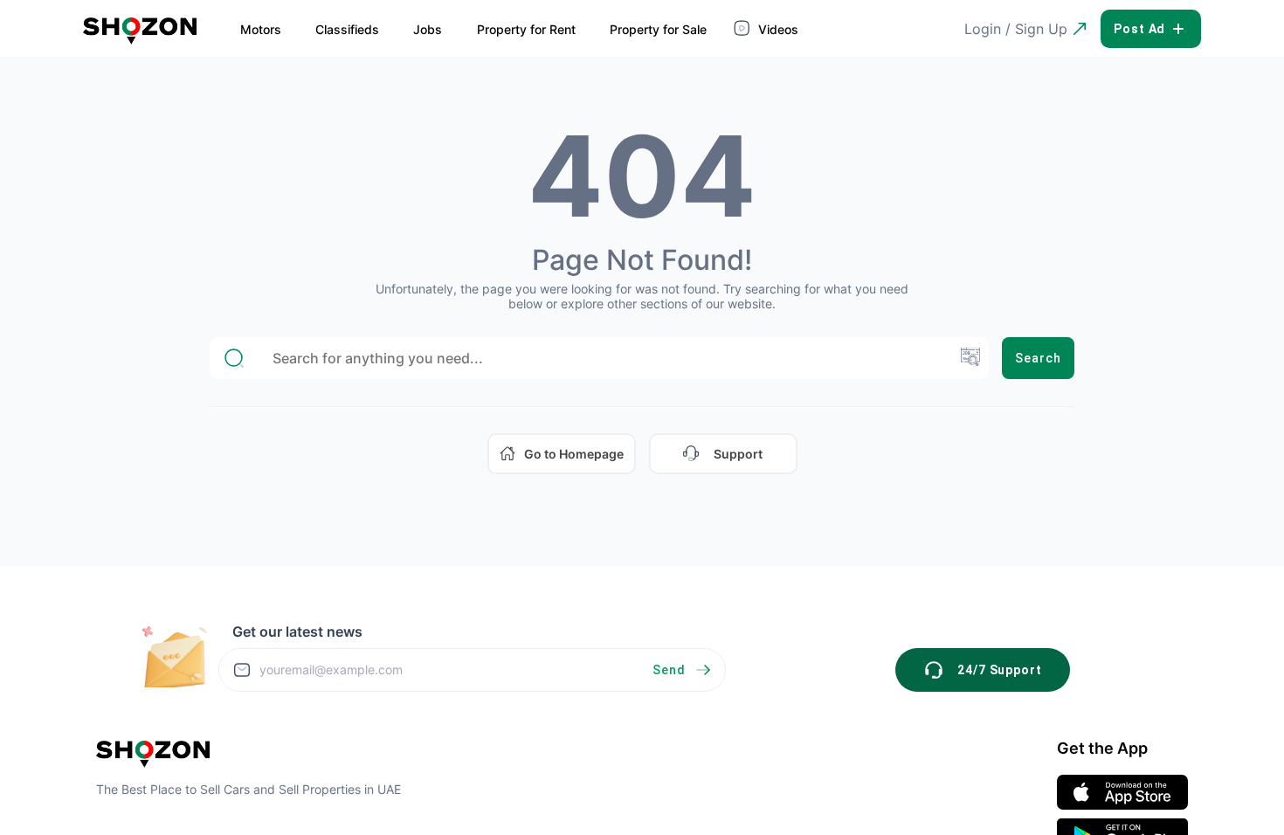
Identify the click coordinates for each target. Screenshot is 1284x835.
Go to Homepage (574, 453)
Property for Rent (526, 29)
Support (738, 453)
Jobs (427, 29)
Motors (260, 29)
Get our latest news (297, 631)
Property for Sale (658, 29)
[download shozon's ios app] (1122, 792)
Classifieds (347, 29)
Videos (776, 29)
